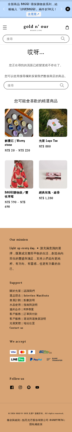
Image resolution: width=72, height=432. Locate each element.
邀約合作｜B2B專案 (22, 309)
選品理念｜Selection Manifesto (29, 295)
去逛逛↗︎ (33, 14)
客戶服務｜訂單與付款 (24, 314)
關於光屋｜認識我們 (22, 291)
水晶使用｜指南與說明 (24, 304)
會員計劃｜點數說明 (22, 300)
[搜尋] (63, 38)
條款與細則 (13, 420)
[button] (5, 27)
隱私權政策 (36, 424)
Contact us (16, 328)
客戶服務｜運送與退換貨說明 (28, 318)
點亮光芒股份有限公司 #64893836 (43, 420)
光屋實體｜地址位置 (22, 323)
